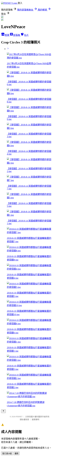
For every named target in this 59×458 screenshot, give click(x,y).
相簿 (7, 35)
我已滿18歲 (7, 453)
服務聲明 (35, 419)
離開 (16, 453)
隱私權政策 (24, 419)
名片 (26, 35)
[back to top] (3, 411)
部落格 (17, 35)
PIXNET (19, 417)
